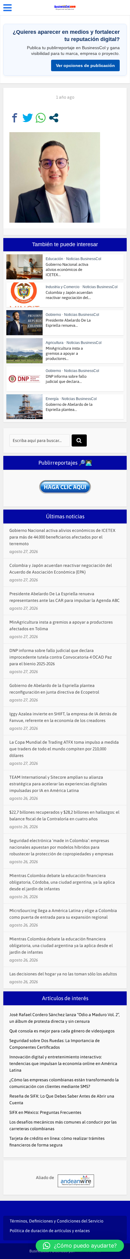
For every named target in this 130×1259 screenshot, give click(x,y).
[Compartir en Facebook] (14, 118)
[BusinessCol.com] (65, 7)
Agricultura (54, 343)
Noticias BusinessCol (83, 259)
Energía (52, 399)
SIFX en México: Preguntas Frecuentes (45, 1112)
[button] (80, 1246)
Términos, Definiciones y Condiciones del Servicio (56, 1221)
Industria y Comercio (63, 287)
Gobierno (53, 315)
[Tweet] (27, 118)
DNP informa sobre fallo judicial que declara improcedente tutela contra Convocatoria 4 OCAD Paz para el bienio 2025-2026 (60, 657)
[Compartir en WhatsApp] (40, 118)
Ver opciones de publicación (85, 65)
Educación (54, 259)
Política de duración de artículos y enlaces (50, 1230)
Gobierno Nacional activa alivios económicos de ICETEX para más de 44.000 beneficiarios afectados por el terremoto (62, 537)
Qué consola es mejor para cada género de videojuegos (62, 1031)
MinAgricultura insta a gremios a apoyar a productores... (64, 353)
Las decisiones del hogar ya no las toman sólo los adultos (63, 973)
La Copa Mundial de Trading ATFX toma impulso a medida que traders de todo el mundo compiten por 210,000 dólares (64, 749)
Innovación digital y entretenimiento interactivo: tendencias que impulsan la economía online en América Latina (63, 1063)
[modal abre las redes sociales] (53, 118)
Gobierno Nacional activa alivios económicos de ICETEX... (67, 269)
